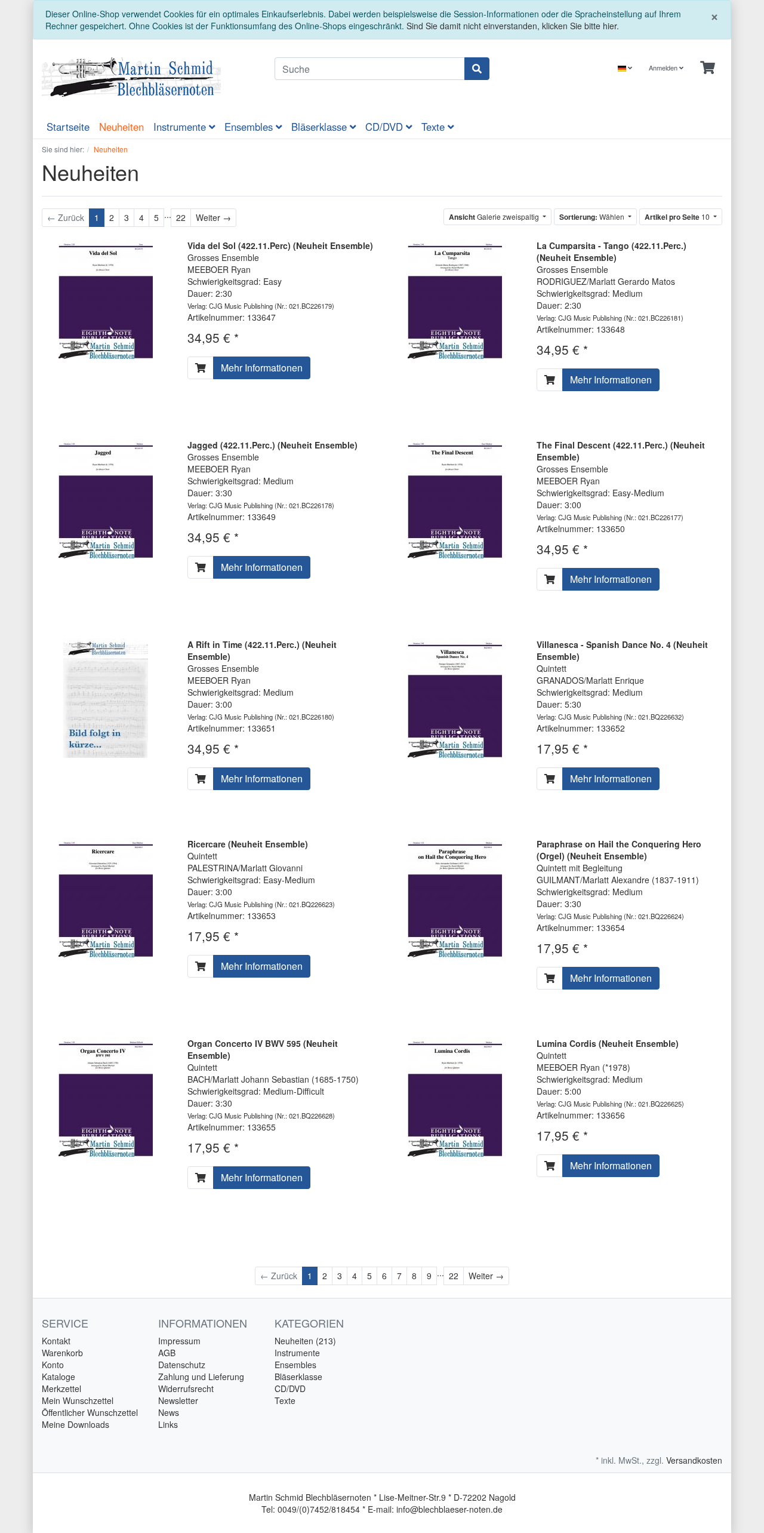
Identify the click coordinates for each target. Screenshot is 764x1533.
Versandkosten (694, 1460)
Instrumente (181, 126)
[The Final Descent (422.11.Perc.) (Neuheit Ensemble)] (455, 497)
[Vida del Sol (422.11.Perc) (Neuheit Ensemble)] (105, 297)
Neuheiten (121, 126)
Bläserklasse (320, 126)
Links (168, 1424)
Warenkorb (62, 1353)
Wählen (592, 216)
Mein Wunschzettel (77, 1400)
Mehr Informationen (262, 367)
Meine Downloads (75, 1424)
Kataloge (58, 1377)
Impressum (179, 1341)
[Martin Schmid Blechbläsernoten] (149, 77)
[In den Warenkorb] (200, 368)
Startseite (68, 126)
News (168, 1412)
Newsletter (178, 1400)
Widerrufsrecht (186, 1388)
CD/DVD (385, 126)
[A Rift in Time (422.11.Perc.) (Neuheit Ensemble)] (105, 696)
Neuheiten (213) (305, 1341)
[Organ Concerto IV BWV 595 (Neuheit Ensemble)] (105, 1096)
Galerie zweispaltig (495, 216)
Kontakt (56, 1341)
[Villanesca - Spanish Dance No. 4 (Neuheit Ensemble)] (455, 696)
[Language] (625, 67)
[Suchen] (476, 68)
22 (181, 217)
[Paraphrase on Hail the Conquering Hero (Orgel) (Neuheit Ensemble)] (455, 896)
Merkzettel (61, 1388)
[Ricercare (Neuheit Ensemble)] (105, 896)
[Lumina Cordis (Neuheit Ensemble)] (455, 1096)
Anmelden (664, 67)
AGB (166, 1353)
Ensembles (250, 126)
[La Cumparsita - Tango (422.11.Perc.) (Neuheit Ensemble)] (455, 297)
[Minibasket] (707, 67)
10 (678, 216)
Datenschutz (181, 1365)
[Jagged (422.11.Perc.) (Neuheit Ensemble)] (105, 497)
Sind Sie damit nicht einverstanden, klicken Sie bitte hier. (512, 26)
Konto (53, 1365)
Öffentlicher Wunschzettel (90, 1412)
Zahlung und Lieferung (201, 1377)
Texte (434, 126)
